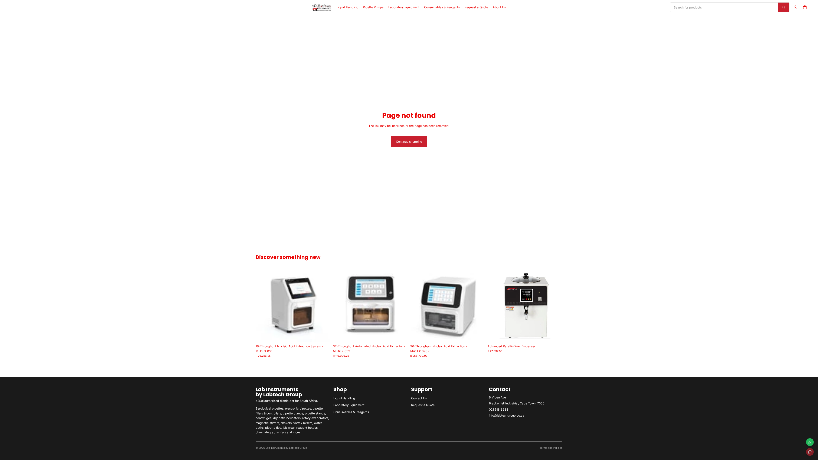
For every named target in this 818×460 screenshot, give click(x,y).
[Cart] (804, 7)
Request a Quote (423, 405)
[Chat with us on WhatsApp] (810, 442)
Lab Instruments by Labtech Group (286, 447)
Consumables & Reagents (351, 412)
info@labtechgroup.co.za (506, 415)
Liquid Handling (344, 398)
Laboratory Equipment (348, 405)
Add (327, 335)
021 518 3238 (498, 409)
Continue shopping (409, 141)
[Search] (783, 7)
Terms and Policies (551, 447)
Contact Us (419, 398)
